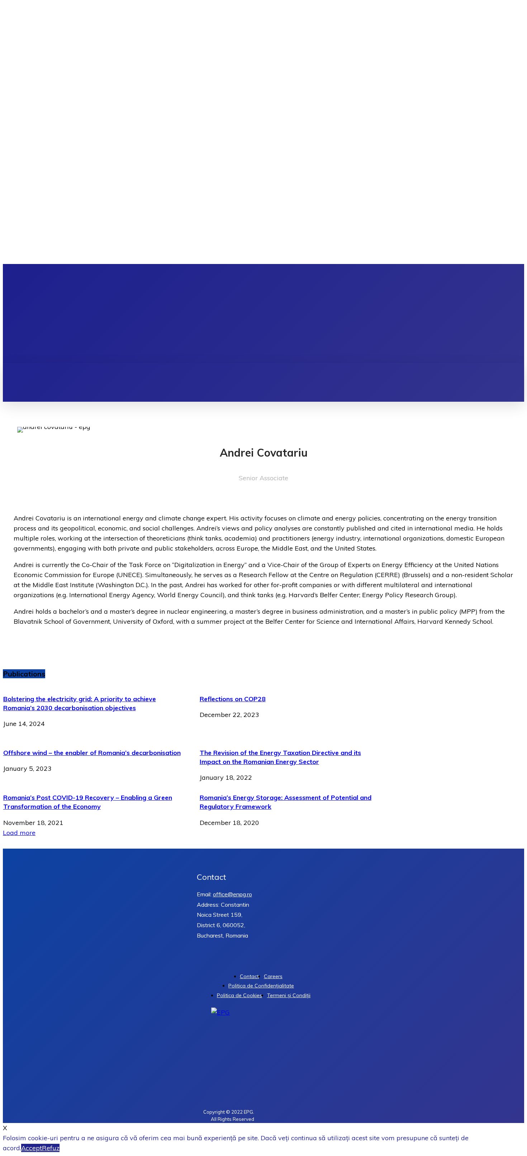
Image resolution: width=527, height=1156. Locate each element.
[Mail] (28, 497)
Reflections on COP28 (233, 699)
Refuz (51, 1148)
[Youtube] (520, 313)
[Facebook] (489, 313)
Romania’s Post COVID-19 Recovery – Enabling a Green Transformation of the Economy (87, 802)
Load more (19, 833)
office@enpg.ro (232, 894)
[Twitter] (510, 313)
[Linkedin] (499, 313)
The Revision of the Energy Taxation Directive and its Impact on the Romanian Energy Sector (280, 757)
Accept (31, 1148)
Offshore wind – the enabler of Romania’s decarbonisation (92, 753)
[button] (288, 371)
